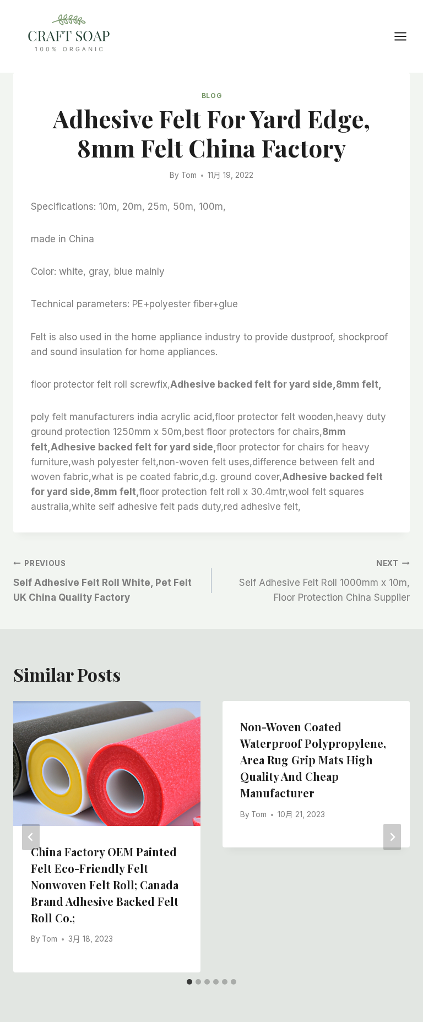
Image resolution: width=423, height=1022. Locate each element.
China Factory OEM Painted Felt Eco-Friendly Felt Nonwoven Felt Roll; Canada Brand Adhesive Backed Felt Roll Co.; (104, 884)
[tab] (189, 982)
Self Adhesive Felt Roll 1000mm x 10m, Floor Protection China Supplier (324, 581)
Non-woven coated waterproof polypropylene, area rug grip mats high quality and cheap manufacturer (313, 759)
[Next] (392, 837)
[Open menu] (406, 36)
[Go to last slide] (31, 837)
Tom (189, 175)
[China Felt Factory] (69, 35)
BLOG (211, 95)
